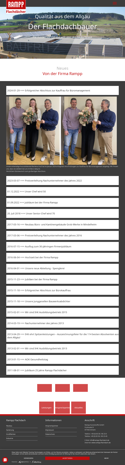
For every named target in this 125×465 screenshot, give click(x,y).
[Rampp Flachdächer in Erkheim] (16, 13)
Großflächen (11, 434)
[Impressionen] (80, 388)
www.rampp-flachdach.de (101, 443)
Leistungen (46, 407)
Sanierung (10, 430)
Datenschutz (50, 434)
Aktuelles (78, 407)
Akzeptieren (67, 458)
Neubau (9, 426)
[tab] (62, 90)
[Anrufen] (44, 388)
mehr (106, 458)
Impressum (49, 430)
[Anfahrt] (62, 388)
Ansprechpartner (62, 407)
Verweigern (28, 458)
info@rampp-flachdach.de (99, 440)
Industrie (9, 438)
